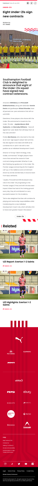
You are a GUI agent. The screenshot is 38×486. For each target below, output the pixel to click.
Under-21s (7, 7)
